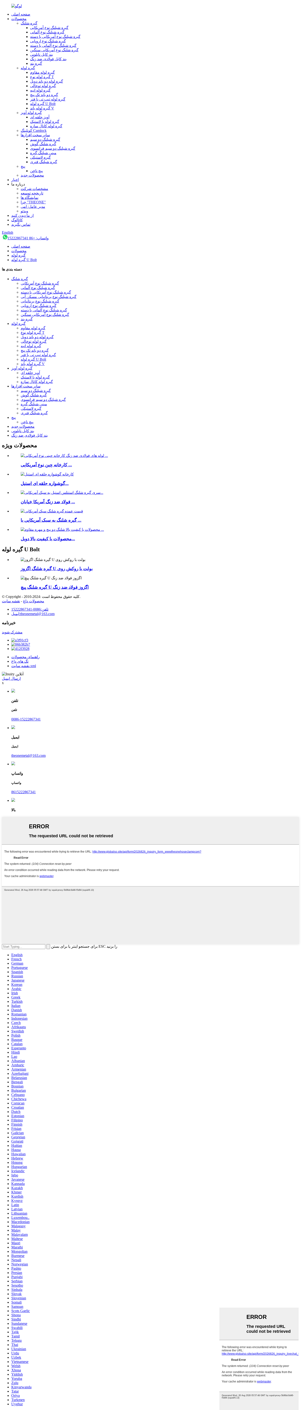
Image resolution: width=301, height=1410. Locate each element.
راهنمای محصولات (25, 657)
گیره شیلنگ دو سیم (45, 139)
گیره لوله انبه (40, 90)
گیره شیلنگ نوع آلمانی (47, 32)
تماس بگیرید (20, 224)
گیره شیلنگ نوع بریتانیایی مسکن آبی (48, 297)
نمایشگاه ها (29, 198)
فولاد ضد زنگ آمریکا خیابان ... (48, 501)
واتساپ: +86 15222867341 (28, 238)
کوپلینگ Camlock (34, 131)
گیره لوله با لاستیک (44, 122)
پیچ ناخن (36, 171)
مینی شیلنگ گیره (43, 153)
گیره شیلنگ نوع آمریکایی (49, 28)
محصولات (19, 19)
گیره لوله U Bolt (42, 104)
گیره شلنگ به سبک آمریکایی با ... (51, 520)
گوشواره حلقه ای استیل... (45, 483)
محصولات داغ (33, 601)
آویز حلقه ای (39, 117)
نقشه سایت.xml (23, 666)
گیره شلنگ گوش (43, 144)
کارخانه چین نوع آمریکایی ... (46, 464)
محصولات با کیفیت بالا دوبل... (48, 538)
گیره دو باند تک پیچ (44, 95)
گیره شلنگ (29, 23)
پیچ (23, 166)
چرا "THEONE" (33, 202)
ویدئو (24, 211)
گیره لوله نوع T (42, 77)
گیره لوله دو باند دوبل (46, 81)
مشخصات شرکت (34, 189)
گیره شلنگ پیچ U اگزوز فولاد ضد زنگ (55, 587)
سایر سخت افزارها (35, 135)
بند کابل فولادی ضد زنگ (48, 59)
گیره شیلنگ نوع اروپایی (48, 41)
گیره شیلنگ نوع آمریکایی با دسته (55, 37)
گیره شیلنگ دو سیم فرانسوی (52, 148)
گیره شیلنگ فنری (43, 162)
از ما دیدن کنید (22, 216)
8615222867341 (23, 792)
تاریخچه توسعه (32, 193)
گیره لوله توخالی (43, 86)
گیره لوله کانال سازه (46, 126)
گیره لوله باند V (42, 108)
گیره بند (36, 63)
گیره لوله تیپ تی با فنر (47, 99)
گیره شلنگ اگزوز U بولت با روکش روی (57, 568)
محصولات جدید (32, 175)
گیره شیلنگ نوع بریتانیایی (40, 301)
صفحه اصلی (20, 14)
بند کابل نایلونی (41, 54)
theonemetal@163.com (28, 755)
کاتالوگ (17, 220)
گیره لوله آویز (31, 113)
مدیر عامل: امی (33, 207)
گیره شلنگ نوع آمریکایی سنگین (54, 50)
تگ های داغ (19, 661)
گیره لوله (28, 68)
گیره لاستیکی (40, 157)
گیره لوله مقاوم (42, 72)
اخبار (15, 180)
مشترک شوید (12, 632)
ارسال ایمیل (11, 679)
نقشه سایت (11, 601)
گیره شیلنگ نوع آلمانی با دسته (53, 46)
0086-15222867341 (26, 719)
